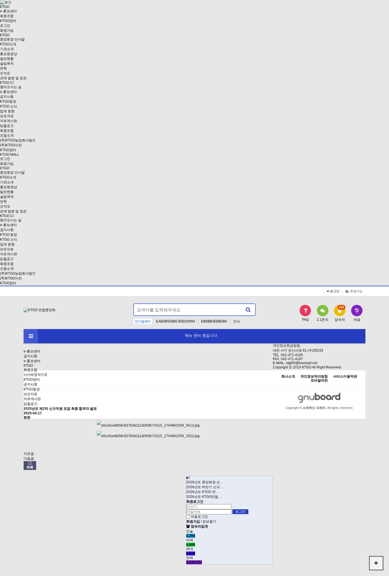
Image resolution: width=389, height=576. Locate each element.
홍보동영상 (8, 54)
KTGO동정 (8, 102)
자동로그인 (199, 517)
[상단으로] (376, 563)
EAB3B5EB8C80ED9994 (175, 321)
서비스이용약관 (345, 376)
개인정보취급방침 (286, 346)
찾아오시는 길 (10, 87)
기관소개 (7, 49)
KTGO (28, 366)
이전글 (29, 454)
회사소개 (288, 376)
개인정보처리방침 (314, 376)
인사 (236, 321)
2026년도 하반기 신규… (204, 487)
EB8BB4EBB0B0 (214, 321)
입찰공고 (7, 126)
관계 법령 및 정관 (13, 78)
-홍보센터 (8, 11)
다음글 (29, 459)
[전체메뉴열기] (31, 336)
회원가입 (7, 31)
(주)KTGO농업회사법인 (18, 140)
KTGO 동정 (8, 235)
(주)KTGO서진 (11, 145)
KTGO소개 (8, 44)
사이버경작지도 (36, 375)
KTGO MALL (9, 155)
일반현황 (7, 59)
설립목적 (7, 64)
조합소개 (7, 135)
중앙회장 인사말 (12, 39)
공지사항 (7, 97)
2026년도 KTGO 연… (202, 492)
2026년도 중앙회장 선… (204, 482)
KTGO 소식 (8, 106)
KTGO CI (7, 83)
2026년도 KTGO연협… (204, 497)
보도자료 (7, 116)
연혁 (3, 68)
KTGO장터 (8, 283)
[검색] (248, 309)
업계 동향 (7, 111)
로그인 (5, 26)
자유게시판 (8, 121)
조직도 (5, 73)
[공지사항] (188, 478)
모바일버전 (319, 380)
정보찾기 (209, 522)
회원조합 (7, 16)
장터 (8, 21)
